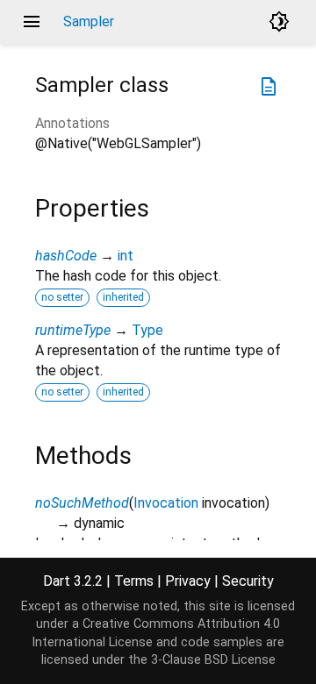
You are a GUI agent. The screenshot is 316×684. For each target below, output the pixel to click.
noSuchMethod (82, 503)
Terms (134, 581)
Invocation (165, 503)
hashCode (66, 255)
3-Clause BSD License (213, 659)
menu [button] (31, 21)
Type (147, 330)
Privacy (188, 581)
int (125, 255)
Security (248, 581)
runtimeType (73, 330)
